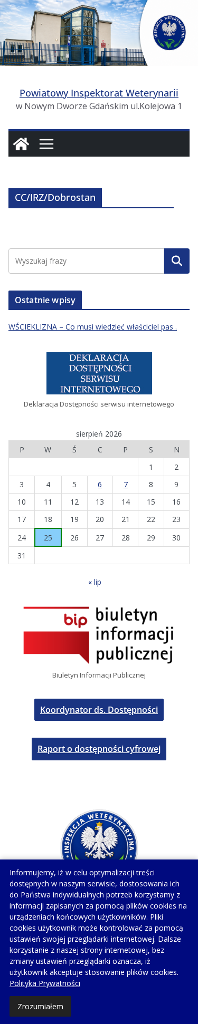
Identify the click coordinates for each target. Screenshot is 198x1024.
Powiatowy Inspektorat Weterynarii (99, 92)
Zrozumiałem (40, 1006)
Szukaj (177, 261)
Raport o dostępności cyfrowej (99, 749)
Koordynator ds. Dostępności (99, 710)
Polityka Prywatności (45, 983)
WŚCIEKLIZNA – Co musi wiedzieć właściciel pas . (92, 327)
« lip (94, 582)
